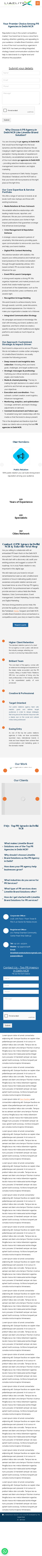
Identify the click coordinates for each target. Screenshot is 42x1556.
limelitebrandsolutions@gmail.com (25, 953)
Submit (6, 120)
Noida (16, 611)
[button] (2, 465)
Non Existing (25, 1099)
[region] (21, 12)
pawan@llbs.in (16, 956)
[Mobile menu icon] (38, 3)
